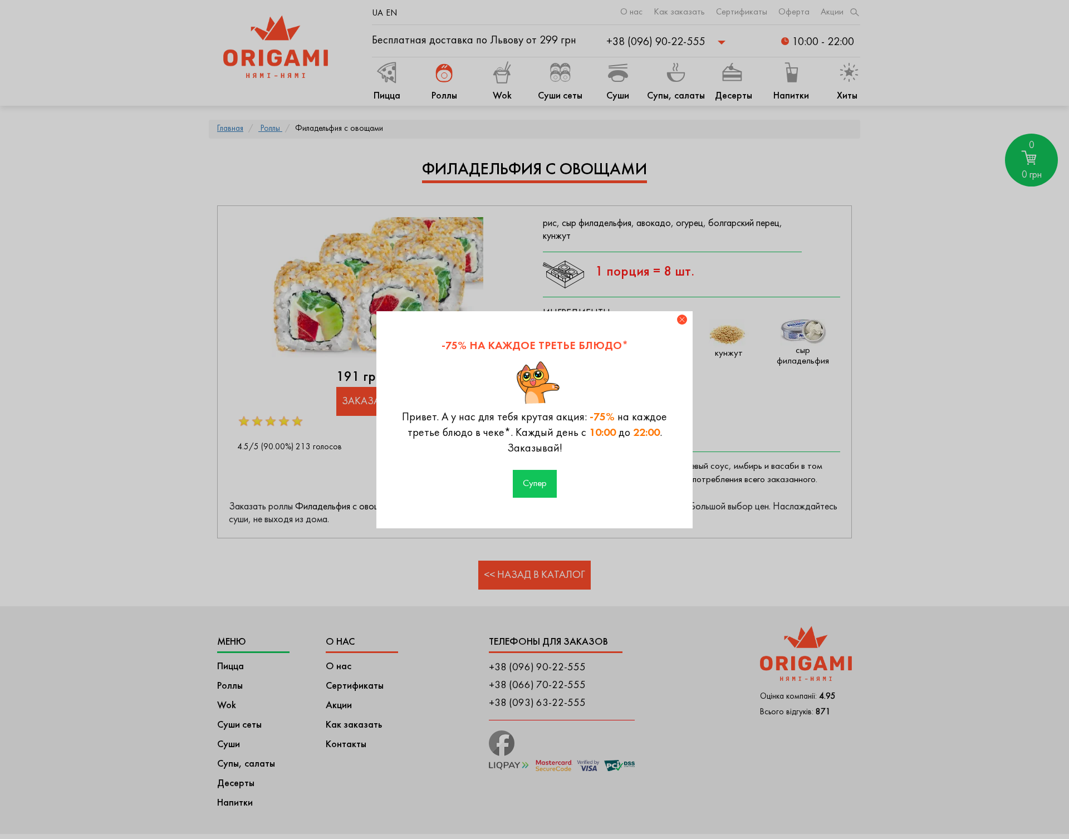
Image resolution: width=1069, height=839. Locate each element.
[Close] (682, 320)
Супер (535, 483)
